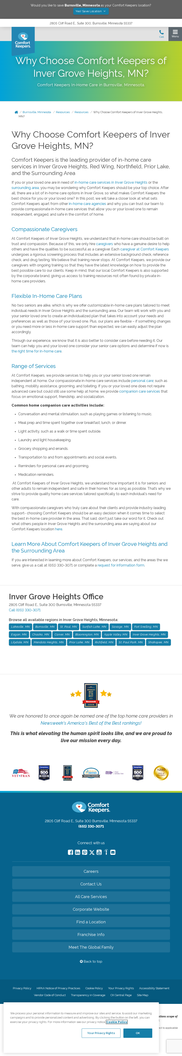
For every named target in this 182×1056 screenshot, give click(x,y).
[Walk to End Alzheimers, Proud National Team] (114, 774)
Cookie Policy (94, 988)
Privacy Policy (22, 988)
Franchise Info (91, 934)
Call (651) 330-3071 (25, 610)
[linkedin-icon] (77, 852)
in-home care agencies (87, 204)
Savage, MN (120, 626)
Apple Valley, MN (115, 634)
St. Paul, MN (68, 626)
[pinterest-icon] (84, 852)
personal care (142, 381)
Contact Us (91, 884)
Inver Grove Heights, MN (149, 634)
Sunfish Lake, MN (94, 626)
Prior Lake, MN (79, 642)
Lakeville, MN (20, 626)
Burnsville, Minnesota (37, 112)
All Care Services (91, 896)
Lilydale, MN (19, 642)
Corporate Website (91, 909)
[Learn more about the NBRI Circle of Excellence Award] (161, 779)
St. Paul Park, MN (131, 642)
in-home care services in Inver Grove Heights (111, 182)
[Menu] (175, 34)
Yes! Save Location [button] (89, 11)
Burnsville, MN (45, 626)
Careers (91, 871)
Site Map (142, 995)
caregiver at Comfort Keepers (144, 249)
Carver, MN (62, 634)
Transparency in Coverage (88, 995)
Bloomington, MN (87, 634)
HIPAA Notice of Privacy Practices (58, 988)
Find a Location (91, 922)
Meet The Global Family (91, 947)
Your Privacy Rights (121, 988)
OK (138, 1033)
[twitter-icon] (92, 852)
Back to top (92, 962)
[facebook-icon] (70, 852)
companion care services (139, 391)
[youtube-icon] (99, 852)
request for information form (121, 565)
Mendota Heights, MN (49, 642)
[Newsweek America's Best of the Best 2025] (67, 779)
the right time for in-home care (36, 351)
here (58, 529)
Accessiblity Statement (154, 988)
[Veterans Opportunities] (21, 778)
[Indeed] (106, 852)
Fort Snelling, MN (146, 626)
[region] (81, 1027)
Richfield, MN (104, 642)
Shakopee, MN (158, 642)
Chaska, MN (40, 634)
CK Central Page (121, 995)
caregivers (104, 244)
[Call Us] (161, 35)
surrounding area (25, 188)
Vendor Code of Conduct (50, 995)
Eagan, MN (19, 634)
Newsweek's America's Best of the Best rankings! (91, 723)
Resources (63, 112)
